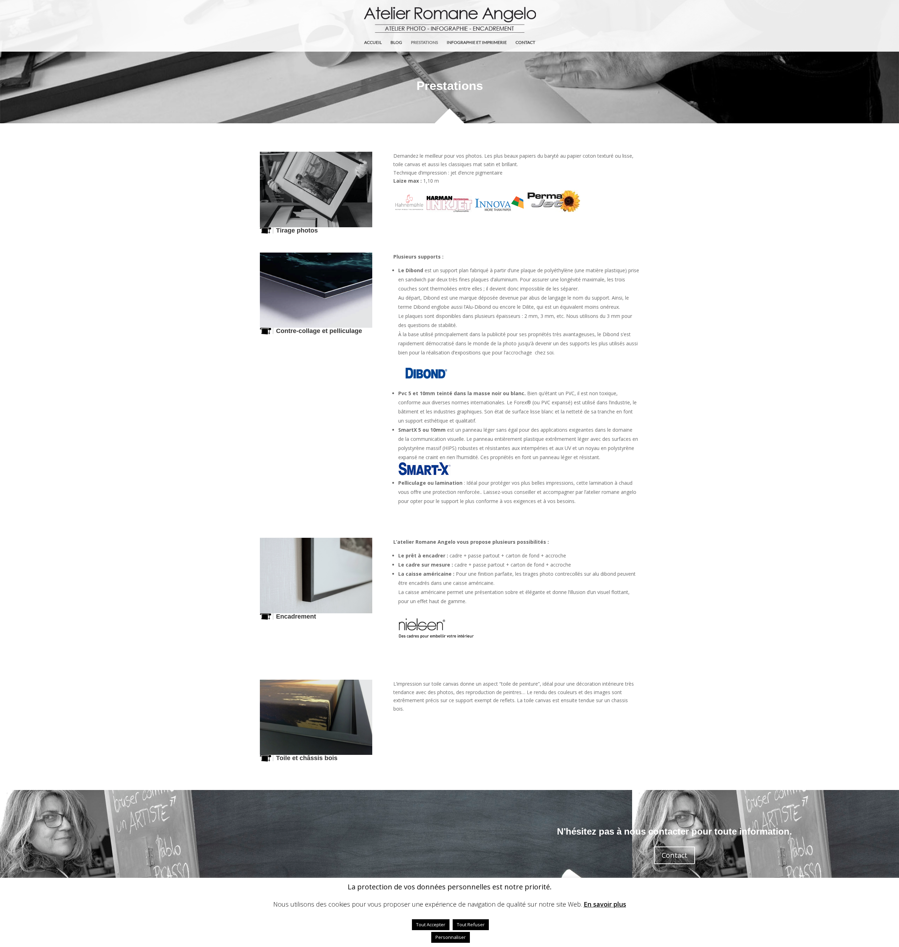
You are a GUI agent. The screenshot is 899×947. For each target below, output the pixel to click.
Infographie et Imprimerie (477, 42)
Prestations (424, 42)
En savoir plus (605, 904)
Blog (396, 42)
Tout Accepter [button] (430, 924)
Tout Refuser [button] (471, 924)
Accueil (373, 42)
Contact (525, 42)
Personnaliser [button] (450, 937)
